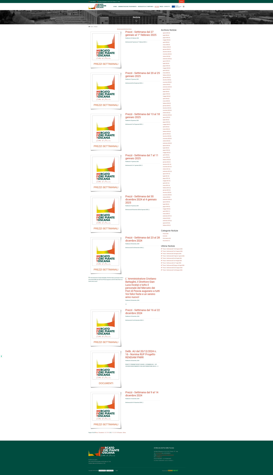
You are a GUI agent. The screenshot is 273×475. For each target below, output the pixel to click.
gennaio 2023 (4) (166, 133)
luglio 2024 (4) (166, 91)
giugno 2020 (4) (166, 206)
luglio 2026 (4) (166, 35)
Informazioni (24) (167, 238)
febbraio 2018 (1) (167, 225)
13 (115, 432)
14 (117, 432)
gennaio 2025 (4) (166, 77)
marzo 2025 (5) (166, 72)
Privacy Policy (102, 470)
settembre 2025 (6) (167, 58)
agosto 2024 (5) (166, 89)
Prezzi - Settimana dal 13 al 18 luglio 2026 (172, 260)
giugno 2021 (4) (166, 178)
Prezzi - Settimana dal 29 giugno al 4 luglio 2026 (173, 265)
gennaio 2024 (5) (166, 105)
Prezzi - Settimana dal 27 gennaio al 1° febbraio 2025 (140, 33)
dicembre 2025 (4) (167, 51)
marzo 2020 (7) (166, 213)
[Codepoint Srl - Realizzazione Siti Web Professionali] (170, 470)
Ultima (124, 432)
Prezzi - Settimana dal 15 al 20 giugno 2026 (172, 270)
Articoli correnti (120, 29)
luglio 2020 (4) (166, 204)
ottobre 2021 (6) (166, 169)
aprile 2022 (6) (166, 154)
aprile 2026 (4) (166, 42)
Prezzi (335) (165, 233)
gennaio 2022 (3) (166, 162)
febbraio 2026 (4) (167, 47)
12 (113, 432)
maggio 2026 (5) (166, 40)
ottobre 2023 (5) (166, 112)
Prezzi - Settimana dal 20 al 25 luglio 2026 (172, 258)
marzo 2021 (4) (166, 185)
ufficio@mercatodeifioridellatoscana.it (165, 455)
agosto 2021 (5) (166, 173)
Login (116, 470)
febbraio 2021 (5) (167, 187)
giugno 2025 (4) (166, 65)
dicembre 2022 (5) (167, 136)
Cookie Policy (110, 470)
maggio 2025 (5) (166, 68)
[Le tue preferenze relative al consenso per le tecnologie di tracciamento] (1, 356)
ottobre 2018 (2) (166, 218)
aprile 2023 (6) (166, 126)
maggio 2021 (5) (166, 180)
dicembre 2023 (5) (167, 108)
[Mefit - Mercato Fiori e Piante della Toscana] (97, 6)
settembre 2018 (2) (167, 220)
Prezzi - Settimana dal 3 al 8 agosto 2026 (172, 253)
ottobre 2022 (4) (166, 140)
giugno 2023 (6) (166, 122)
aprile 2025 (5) (166, 70)
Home (91, 26)
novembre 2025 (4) (167, 54)
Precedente (101, 432)
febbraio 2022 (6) (167, 159)
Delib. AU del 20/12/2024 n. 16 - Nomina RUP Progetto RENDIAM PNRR (141, 354)
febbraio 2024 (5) (167, 103)
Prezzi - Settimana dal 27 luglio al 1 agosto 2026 (173, 256)
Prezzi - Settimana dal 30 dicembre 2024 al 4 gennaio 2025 (141, 199)
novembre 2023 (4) (167, 110)
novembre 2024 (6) (167, 82)
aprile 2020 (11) (166, 211)
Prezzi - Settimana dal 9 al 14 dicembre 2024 (141, 394)
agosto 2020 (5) (166, 201)
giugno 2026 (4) (166, 37)
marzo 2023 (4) (166, 129)
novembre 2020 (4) (167, 194)
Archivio (126, 29)
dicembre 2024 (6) (167, 79)
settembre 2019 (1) (167, 215)
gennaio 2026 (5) (166, 49)
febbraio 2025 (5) (167, 75)
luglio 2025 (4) (166, 63)
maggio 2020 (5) (166, 208)
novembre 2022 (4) (167, 138)
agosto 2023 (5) (166, 117)
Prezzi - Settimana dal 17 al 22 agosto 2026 (172, 248)
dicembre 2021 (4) (167, 164)
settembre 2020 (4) (167, 199)
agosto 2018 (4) (166, 223)
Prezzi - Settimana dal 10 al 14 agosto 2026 (172, 251)
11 (112, 432)
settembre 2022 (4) (167, 143)
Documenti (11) (166, 240)
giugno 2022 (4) (166, 150)
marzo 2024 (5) (166, 101)
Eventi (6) (165, 236)
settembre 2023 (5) (167, 115)
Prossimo (120, 432)
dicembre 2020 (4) (167, 192)
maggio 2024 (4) (166, 96)
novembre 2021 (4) (167, 166)
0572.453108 (92, 1)
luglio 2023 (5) (166, 119)
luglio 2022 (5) (166, 147)
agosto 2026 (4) (166, 32)
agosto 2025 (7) (166, 61)
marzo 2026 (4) (166, 44)
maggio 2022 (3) (166, 152)
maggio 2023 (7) (166, 124)
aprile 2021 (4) (166, 183)
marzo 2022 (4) (166, 157)
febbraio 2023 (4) (167, 131)
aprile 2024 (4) (166, 98)
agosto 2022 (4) (166, 145)
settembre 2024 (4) (167, 86)
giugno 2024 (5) (166, 93)
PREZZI (181, 1)
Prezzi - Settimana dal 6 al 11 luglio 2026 (172, 263)
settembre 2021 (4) (167, 171)
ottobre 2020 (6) (166, 197)
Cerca (130, 29)
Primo (96, 432)
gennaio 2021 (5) (166, 190)
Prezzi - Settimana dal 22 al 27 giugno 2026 (172, 267)
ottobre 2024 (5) (166, 84)
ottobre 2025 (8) (166, 56)
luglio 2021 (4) (166, 176)
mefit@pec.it (159, 456)
